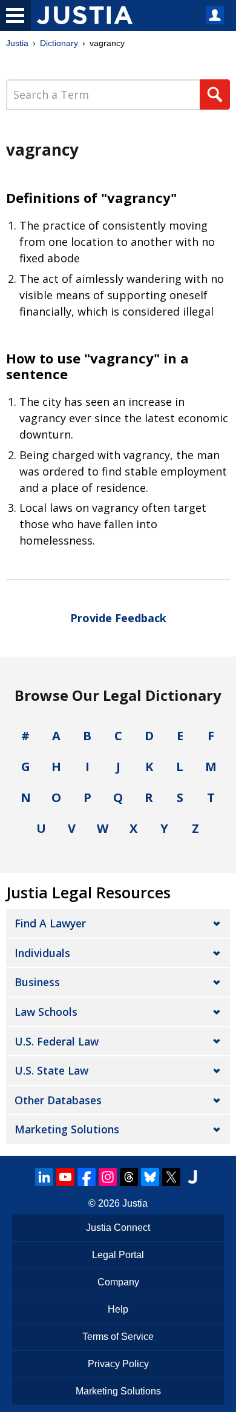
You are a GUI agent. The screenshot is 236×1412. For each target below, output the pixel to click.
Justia (17, 43)
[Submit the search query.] (215, 94)
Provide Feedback (118, 618)
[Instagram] (108, 1177)
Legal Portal (118, 1255)
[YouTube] (65, 1177)
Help (118, 1309)
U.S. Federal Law (57, 1041)
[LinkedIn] (44, 1177)
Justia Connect (118, 1227)
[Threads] (129, 1177)
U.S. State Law (51, 1070)
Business (37, 982)
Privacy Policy (118, 1364)
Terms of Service (118, 1336)
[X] (171, 1177)
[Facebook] (86, 1177)
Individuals (42, 953)
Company (118, 1282)
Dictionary (59, 43)
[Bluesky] (150, 1177)
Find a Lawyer (50, 923)
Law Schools (46, 1011)
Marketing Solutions (67, 1129)
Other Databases (58, 1100)
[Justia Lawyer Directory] (192, 1177)
